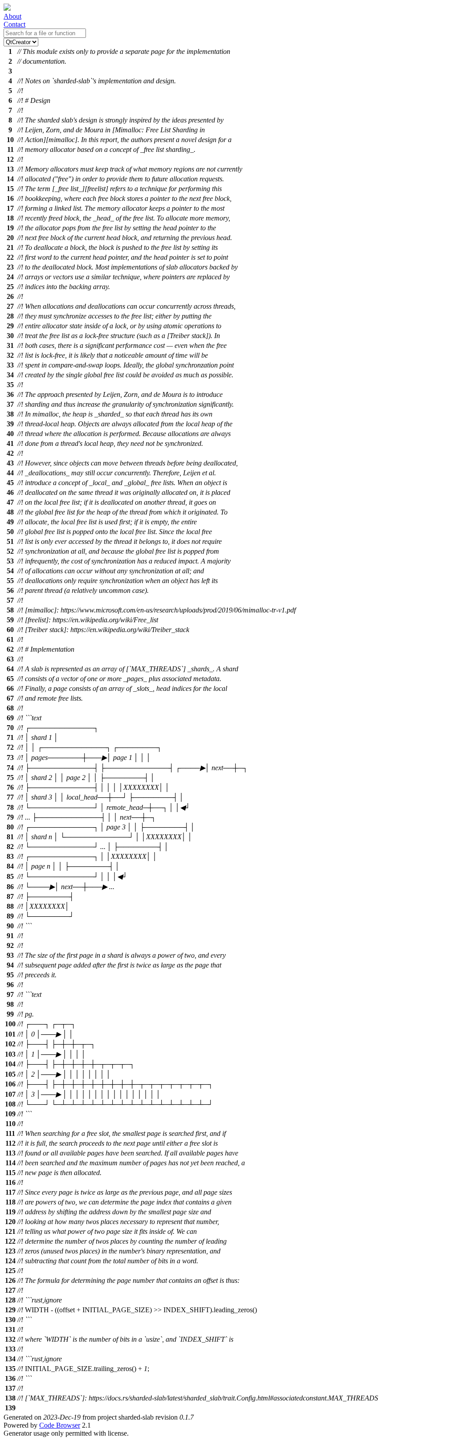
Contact (14, 24)
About (12, 16)
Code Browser (59, 1425)
